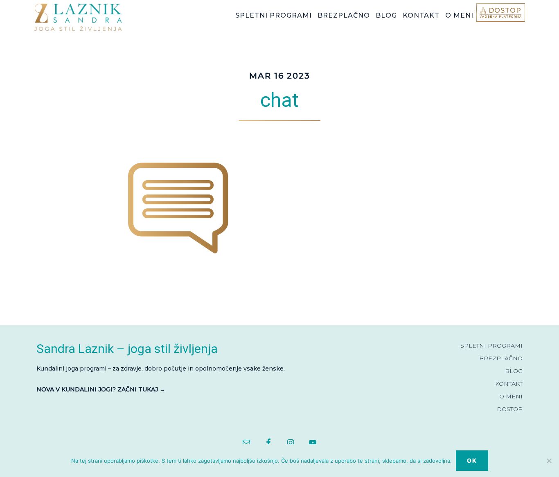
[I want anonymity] (549, 461)
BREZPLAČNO (501, 358)
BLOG (514, 371)
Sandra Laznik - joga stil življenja (95, 17)
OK (472, 460)
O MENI (511, 396)
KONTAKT (509, 383)
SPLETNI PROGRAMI (491, 345)
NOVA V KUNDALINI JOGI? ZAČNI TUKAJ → (100, 389)
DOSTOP (510, 409)
